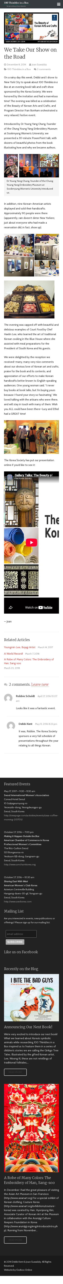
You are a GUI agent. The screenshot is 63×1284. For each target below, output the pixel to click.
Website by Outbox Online (18, 1269)
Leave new (40, 684)
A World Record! (13, 653)
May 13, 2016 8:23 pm (46, 723)
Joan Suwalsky (39, 64)
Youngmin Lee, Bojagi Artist (19, 647)
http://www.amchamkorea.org (20, 864)
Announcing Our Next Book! (28, 1027)
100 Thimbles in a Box (19, 69)
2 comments (44, 69)
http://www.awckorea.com (18, 901)
